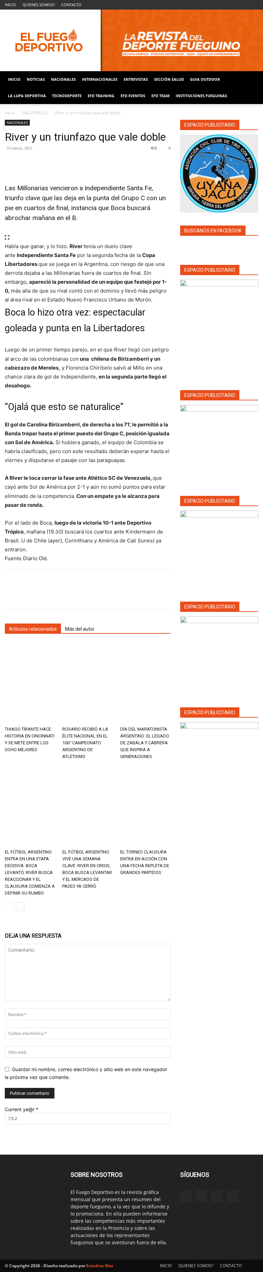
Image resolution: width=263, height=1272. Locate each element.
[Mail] (242, 5)
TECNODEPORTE (67, 95)
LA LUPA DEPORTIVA (27, 95)
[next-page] (20, 906)
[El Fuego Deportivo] (131, 40)
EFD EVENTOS (133, 95)
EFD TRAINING (101, 95)
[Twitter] (27, 163)
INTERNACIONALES (99, 79)
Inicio (10, 113)
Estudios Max (99, 1266)
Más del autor (80, 629)
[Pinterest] (43, 163)
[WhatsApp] (59, 163)
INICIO (10, 4)
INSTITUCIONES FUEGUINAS (201, 95)
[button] (250, 79)
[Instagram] (230, 5)
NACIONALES (63, 79)
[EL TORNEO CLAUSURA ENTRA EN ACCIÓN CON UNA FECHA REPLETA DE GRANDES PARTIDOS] (145, 806)
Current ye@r (21, 1109)
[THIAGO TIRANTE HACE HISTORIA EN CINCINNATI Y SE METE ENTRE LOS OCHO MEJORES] (30, 683)
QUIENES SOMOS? (39, 4)
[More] (75, 163)
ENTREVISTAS (136, 79)
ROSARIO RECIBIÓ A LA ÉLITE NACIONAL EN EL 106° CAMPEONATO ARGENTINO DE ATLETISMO (85, 743)
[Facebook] (219, 5)
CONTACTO (71, 4)
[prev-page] (9, 906)
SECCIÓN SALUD (169, 79)
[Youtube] (253, 5)
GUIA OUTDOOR (205, 79)
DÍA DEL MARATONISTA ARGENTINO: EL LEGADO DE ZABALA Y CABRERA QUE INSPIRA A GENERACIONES (144, 743)
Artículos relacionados (33, 629)
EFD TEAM (160, 95)
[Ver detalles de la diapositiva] (219, 444)
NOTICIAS (36, 79)
